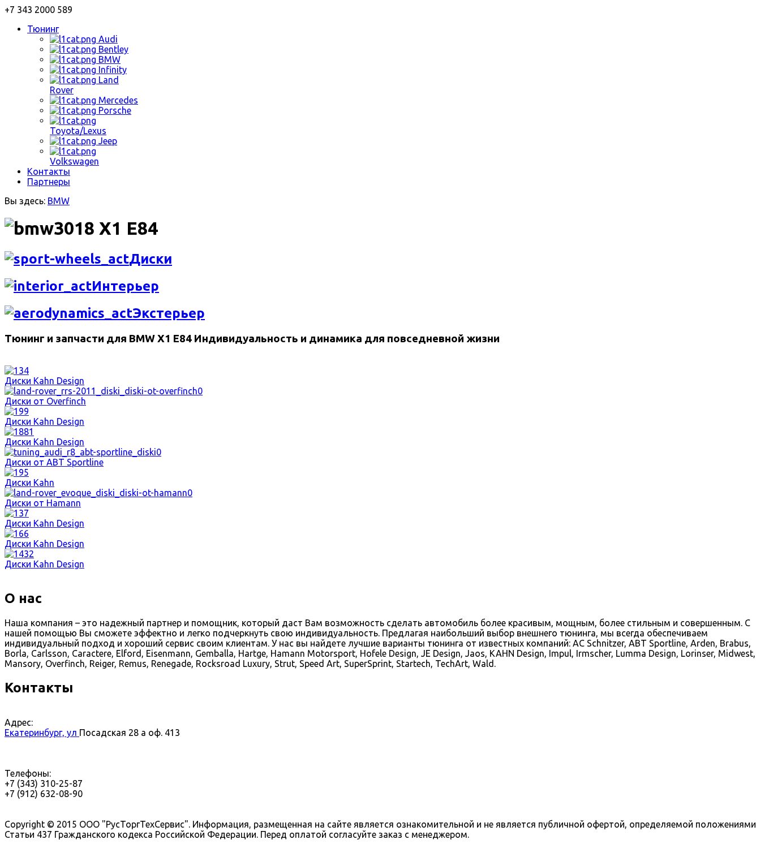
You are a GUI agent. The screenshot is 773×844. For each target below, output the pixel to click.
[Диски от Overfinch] (104, 391)
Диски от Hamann (43, 503)
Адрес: (19, 722)
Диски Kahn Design (44, 381)
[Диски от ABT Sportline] (83, 452)
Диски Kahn (29, 482)
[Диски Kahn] (17, 472)
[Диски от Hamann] (98, 493)
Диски (150, 258)
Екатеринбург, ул (42, 732)
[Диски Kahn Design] (17, 370)
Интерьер (125, 286)
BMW (59, 201)
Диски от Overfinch (45, 401)
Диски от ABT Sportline (54, 462)
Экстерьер (168, 313)
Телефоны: (28, 773)
